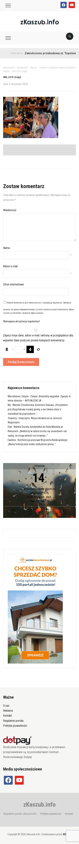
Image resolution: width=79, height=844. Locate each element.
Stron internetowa (13, 284)
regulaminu (57, 303)
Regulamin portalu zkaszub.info (20, 813)
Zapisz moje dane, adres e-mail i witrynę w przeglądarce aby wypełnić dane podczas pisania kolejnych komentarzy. (38, 338)
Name (6, 248)
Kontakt (7, 715)
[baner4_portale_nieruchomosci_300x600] (35, 608)
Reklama (8, 710)
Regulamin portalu (13, 720)
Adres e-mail (10, 266)
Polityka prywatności (15, 725)
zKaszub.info (39, 804)
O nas (6, 705)
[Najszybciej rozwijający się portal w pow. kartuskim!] (39, 22)
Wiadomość (9, 210)
